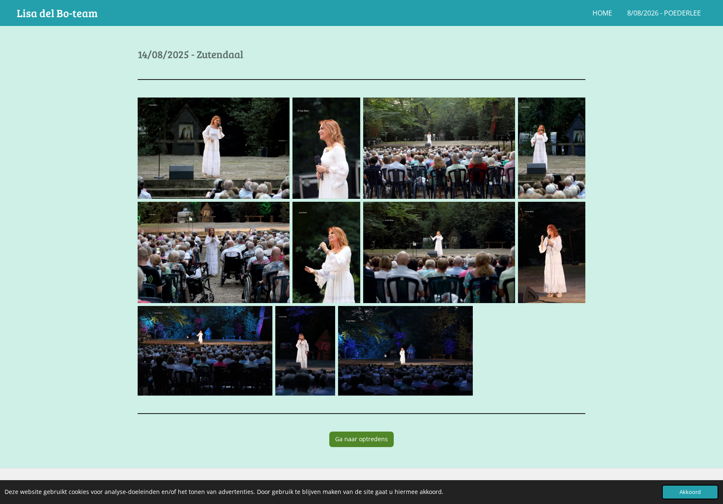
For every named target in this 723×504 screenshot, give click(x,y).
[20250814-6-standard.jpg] (326, 252)
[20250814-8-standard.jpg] (551, 252)
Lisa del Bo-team (57, 12)
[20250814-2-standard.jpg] (326, 148)
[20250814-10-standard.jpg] (305, 351)
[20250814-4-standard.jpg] (551, 148)
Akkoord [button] (690, 492)
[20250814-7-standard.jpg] (439, 252)
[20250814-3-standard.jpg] (439, 148)
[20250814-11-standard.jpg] (405, 351)
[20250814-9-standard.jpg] (205, 351)
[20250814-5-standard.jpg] (214, 252)
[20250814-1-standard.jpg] (214, 148)
